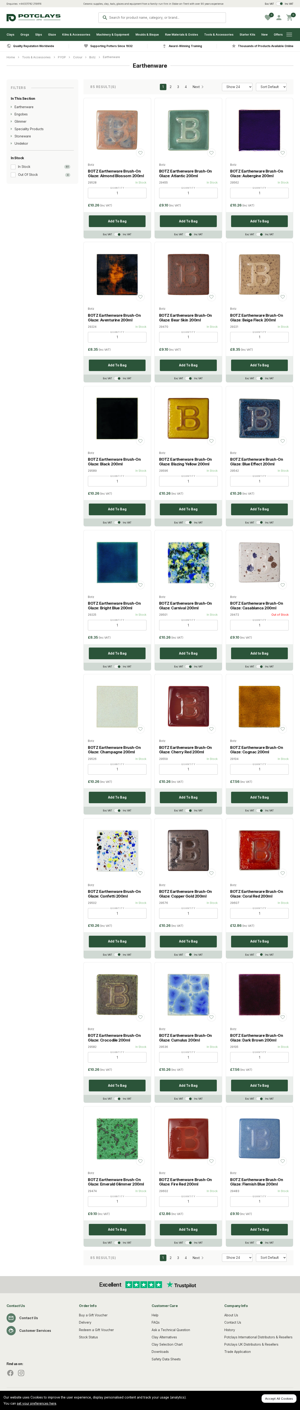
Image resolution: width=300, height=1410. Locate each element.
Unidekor (21, 143)
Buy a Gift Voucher (93, 1315)
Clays (10, 34)
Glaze (52, 34)
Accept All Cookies (279, 1398)
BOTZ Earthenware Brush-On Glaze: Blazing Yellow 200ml (185, 461)
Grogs (24, 34)
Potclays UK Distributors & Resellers (251, 1344)
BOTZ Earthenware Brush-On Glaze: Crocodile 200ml (114, 1037)
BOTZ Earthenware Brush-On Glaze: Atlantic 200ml (185, 173)
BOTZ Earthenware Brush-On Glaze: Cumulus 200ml (185, 1037)
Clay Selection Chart (167, 1344)
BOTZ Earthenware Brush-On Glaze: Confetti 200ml (114, 893)
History (229, 1330)
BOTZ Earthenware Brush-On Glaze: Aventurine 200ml (114, 317)
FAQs (156, 1322)
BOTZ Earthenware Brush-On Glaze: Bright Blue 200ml (114, 605)
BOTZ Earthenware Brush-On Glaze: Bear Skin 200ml (185, 317)
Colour (77, 57)
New (264, 34)
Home (11, 57)
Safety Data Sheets (166, 1359)
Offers (278, 34)
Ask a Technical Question (171, 1330)
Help (155, 1315)
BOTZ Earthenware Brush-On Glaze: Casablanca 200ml (256, 605)
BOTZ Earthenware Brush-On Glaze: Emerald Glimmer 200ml (116, 1182)
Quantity (117, 188)
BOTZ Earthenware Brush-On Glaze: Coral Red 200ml (256, 893)
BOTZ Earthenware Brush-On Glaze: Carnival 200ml (185, 605)
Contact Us (28, 1318)
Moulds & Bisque (147, 34)
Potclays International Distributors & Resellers (258, 1337)
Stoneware (23, 136)
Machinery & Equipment (112, 34)
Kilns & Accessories (76, 34)
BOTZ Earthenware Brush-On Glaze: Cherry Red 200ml (185, 750)
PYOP (62, 57)
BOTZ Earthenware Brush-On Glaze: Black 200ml (114, 461)
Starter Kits (247, 34)
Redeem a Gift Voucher (96, 1330)
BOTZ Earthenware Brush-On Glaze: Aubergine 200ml (256, 173)
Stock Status (88, 1337)
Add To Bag (117, 221)
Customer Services (35, 1331)
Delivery (85, 1322)
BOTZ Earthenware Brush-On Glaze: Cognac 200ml (256, 750)
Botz (92, 57)
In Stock (24, 167)
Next (196, 87)
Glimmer (20, 121)
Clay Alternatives (164, 1337)
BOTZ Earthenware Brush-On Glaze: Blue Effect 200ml (256, 461)
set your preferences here (36, 1403)
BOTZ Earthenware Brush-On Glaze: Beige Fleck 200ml (256, 317)
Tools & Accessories (218, 34)
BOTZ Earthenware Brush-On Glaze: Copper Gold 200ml (185, 893)
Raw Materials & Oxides (181, 34)
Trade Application (237, 1352)
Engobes (21, 114)
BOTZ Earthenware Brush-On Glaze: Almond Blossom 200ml (116, 173)
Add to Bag (259, 653)
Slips (38, 34)
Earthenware (111, 57)
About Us (231, 1315)
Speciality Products (29, 129)
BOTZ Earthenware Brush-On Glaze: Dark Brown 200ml (256, 1037)
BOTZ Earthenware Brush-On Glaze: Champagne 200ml (114, 750)
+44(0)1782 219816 (30, 3)
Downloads (160, 1352)
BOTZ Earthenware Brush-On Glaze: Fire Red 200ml (185, 1182)
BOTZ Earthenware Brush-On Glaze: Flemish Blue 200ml (256, 1182)
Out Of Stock (28, 175)
